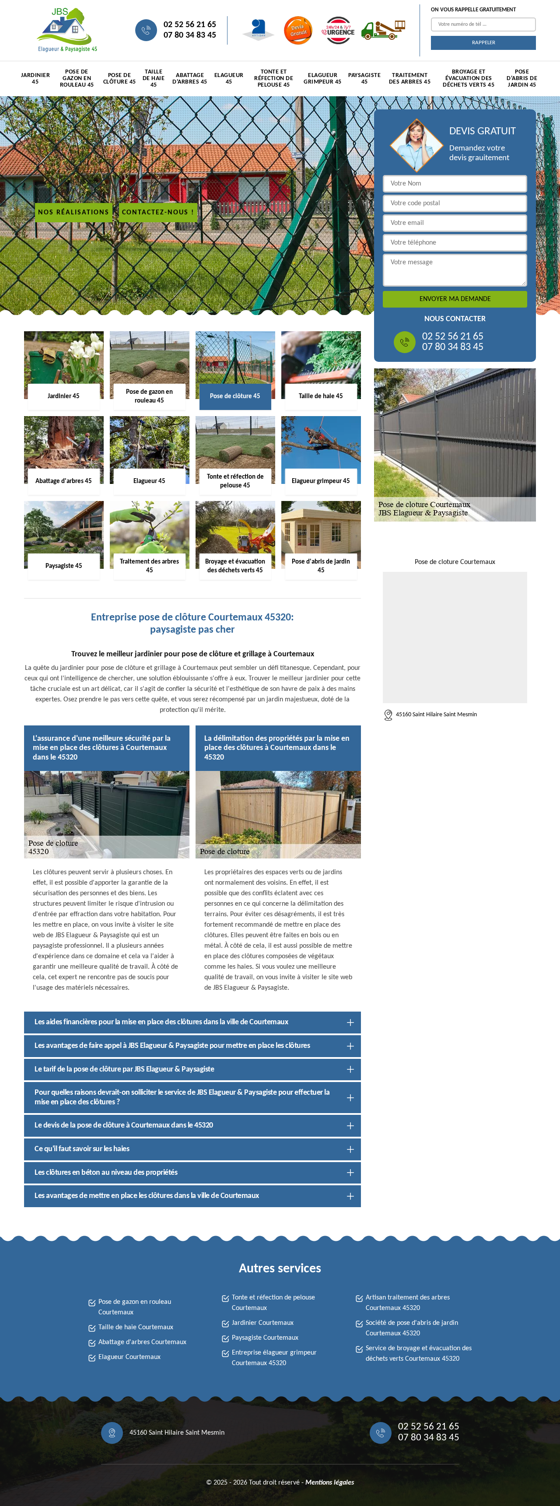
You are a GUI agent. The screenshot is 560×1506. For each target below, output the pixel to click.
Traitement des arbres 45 (410, 78)
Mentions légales (329, 1482)
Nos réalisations (73, 212)
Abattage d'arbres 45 (189, 78)
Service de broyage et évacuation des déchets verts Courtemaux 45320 (419, 1353)
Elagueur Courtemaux (129, 1357)
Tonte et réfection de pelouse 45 (273, 78)
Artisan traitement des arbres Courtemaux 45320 (408, 1303)
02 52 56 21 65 (190, 25)
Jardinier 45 (35, 78)
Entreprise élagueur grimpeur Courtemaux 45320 (274, 1358)
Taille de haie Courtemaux (135, 1327)
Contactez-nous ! (158, 212)
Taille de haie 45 (154, 78)
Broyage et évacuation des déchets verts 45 (468, 78)
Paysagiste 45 (364, 78)
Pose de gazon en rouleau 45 (77, 78)
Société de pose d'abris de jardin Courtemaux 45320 (412, 1328)
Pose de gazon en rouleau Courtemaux (134, 1307)
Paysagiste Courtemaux (265, 1337)
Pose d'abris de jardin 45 (522, 78)
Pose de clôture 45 (119, 78)
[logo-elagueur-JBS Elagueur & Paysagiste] (65, 30)
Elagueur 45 (229, 78)
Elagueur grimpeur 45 (323, 78)
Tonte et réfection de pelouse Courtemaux (273, 1303)
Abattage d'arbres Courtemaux (142, 1342)
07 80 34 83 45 (190, 35)
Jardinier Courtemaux (263, 1323)
